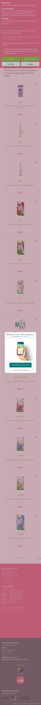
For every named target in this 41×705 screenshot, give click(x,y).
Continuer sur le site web (20, 370)
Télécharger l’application (20, 365)
